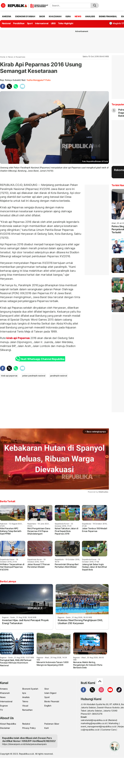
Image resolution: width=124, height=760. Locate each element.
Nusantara (20, 57)
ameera (6, 16)
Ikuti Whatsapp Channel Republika (42, 359)
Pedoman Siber (51, 723)
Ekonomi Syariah (25, 16)
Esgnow (4, 705)
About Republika (8, 723)
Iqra (24, 693)
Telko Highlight (65, 23)
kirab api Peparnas (18, 338)
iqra (68, 16)
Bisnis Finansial (108, 16)
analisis (90, 16)
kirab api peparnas (9, 375)
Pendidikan (18, 23)
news (78, 16)
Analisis (26, 697)
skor (42, 16)
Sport (30, 23)
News (10, 57)
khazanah (55, 16)
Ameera (4, 688)
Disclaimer (5, 728)
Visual (25, 705)
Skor (46, 688)
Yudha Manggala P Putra (38, 80)
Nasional (6, 23)
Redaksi (26, 723)
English (47, 705)
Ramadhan (27, 710)
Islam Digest (50, 693)
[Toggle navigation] (3, 5)
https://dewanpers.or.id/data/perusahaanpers (24, 744)
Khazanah (5, 693)
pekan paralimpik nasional (33, 375)
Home (2, 57)
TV (1, 710)
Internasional (41, 23)
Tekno (25, 701)
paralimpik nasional (58, 375)
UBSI (53, 23)
